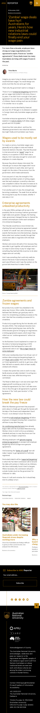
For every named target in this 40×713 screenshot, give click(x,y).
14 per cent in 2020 (12, 360)
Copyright (23, 683)
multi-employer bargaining (19, 418)
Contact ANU (15, 683)
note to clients (16, 121)
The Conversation (23, 486)
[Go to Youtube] (27, 599)
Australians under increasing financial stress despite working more (15, 537)
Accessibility (14, 688)
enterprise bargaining (21, 92)
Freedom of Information (24, 685)
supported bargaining (29, 459)
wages (29, 498)
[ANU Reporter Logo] (9, 3)
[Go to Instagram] (20, 599)
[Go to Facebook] (12, 599)
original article (21, 488)
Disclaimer (31, 683)
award (22, 152)
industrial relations (20, 498)
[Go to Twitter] (16, 599)
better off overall (22, 451)
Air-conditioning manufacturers (13, 426)
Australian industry (7, 498)
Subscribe (20, 583)
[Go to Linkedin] (23, 599)
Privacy (12, 685)
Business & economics (14, 13)
